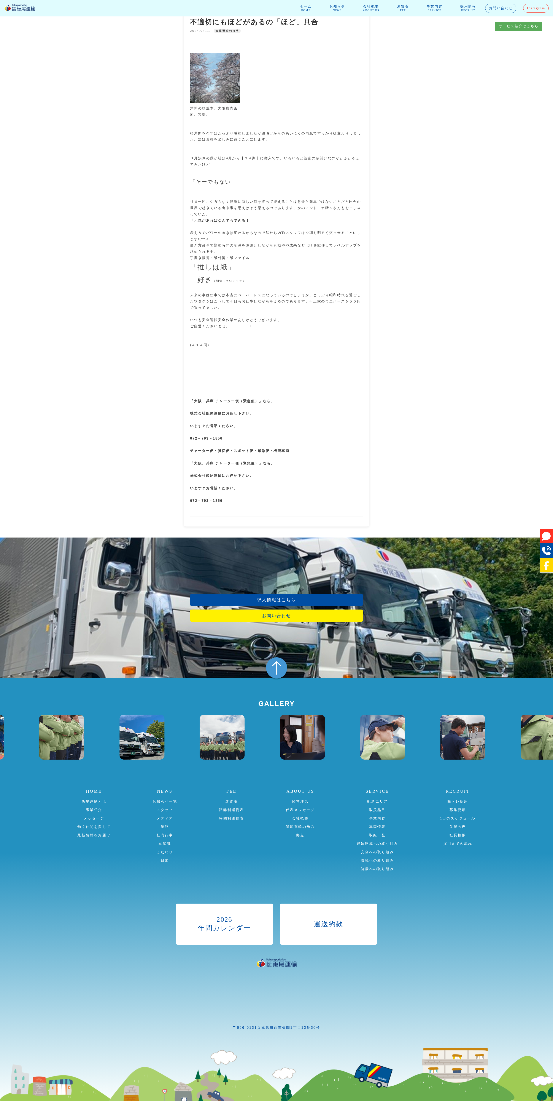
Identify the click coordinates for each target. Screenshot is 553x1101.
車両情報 (377, 827)
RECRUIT (458, 791)
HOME (94, 791)
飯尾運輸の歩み (300, 827)
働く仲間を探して (94, 827)
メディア (165, 818)
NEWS (165, 791)
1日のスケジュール (458, 818)
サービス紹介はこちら (519, 26)
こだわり (165, 852)
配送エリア (377, 801)
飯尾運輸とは (94, 801)
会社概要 (371, 8)
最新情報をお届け (94, 835)
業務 (165, 827)
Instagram (536, 8)
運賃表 (403, 8)
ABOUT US (300, 791)
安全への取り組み (377, 852)
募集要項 (458, 810)
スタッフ (165, 810)
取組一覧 (377, 835)
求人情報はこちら (276, 599)
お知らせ (337, 8)
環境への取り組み (377, 860)
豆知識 (165, 843)
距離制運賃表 (231, 810)
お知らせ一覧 (165, 801)
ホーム (305, 8)
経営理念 (300, 801)
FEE (231, 791)
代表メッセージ (300, 810)
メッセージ (94, 818)
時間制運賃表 (231, 818)
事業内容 (435, 8)
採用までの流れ (457, 843)
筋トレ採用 (457, 801)
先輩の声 (458, 827)
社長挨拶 (458, 835)
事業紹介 (94, 810)
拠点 (300, 835)
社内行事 (165, 835)
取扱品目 (377, 810)
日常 (165, 860)
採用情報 (468, 8)
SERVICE (377, 791)
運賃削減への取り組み (377, 843)
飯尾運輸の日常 (227, 30)
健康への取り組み (377, 869)
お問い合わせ (501, 8)
